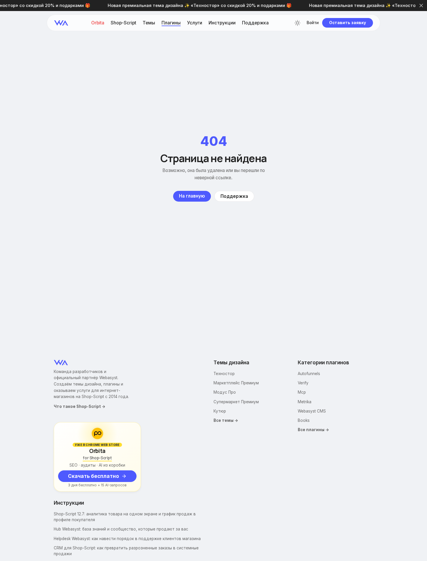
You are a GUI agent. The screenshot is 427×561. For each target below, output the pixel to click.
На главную (192, 196)
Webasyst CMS (312, 411)
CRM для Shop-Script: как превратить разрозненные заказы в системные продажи (126, 551)
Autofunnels (309, 373)
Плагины (171, 23)
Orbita (97, 23)
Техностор (224, 373)
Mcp (302, 392)
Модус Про (225, 392)
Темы (149, 23)
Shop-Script (123, 23)
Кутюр (220, 411)
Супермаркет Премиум (236, 401)
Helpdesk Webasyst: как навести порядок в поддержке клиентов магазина (127, 538)
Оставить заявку (347, 22)
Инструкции (222, 23)
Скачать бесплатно (93, 476)
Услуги (194, 23)
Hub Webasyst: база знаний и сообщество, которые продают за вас (121, 529)
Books (304, 420)
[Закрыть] (421, 5)
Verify (303, 383)
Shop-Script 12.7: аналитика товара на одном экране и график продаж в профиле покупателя (125, 517)
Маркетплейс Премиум (236, 383)
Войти (313, 23)
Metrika (304, 401)
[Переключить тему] (297, 23)
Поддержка (255, 23)
